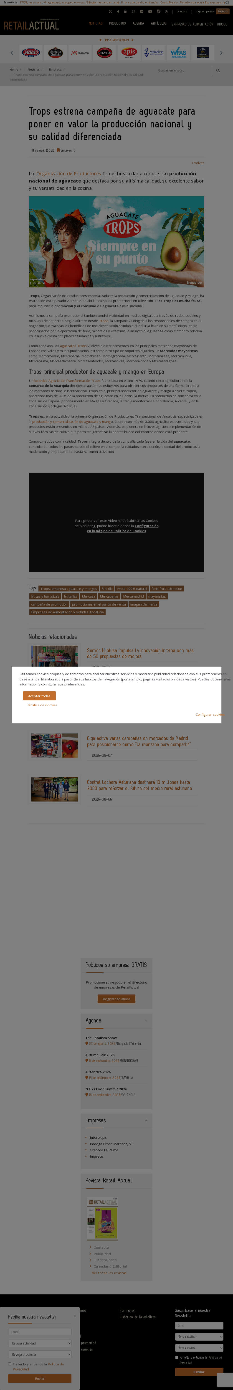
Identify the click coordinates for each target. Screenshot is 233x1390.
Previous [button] (12, 52)
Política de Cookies (43, 705)
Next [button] (221, 52)
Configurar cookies (210, 714)
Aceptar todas (39, 695)
